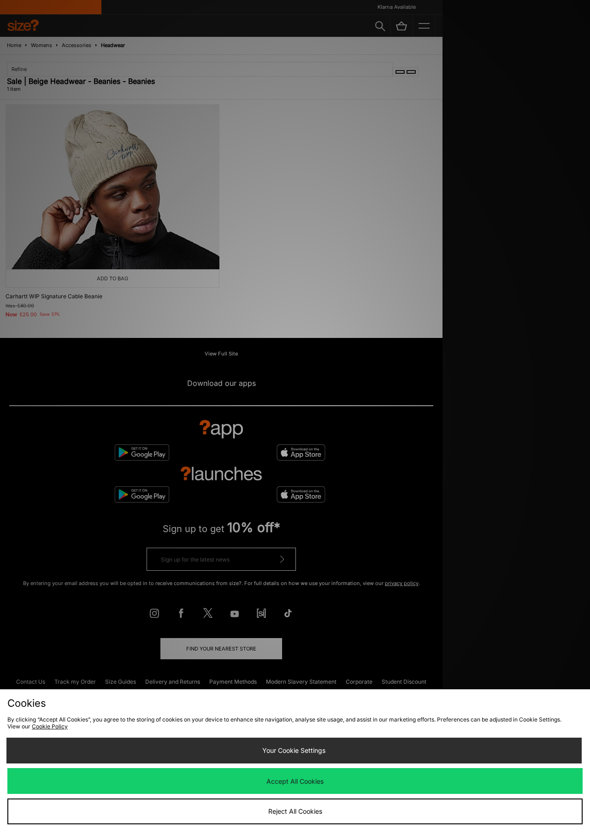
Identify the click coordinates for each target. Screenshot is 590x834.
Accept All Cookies (295, 781)
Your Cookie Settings (293, 750)
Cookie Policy (50, 726)
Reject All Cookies (295, 811)
